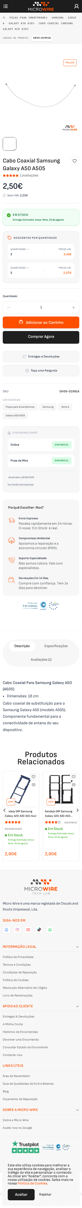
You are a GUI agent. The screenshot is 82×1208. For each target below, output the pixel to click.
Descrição (22, 646)
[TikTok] (39, 929)
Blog (6, 1091)
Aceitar (21, 1194)
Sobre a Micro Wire (15, 1120)
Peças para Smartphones (29, 17)
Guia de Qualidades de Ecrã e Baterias (28, 1084)
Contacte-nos (12, 1055)
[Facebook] (6, 929)
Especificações (56, 646)
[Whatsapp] (50, 929)
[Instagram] (17, 929)
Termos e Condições (17, 965)
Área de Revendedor (16, 1076)
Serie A (65, 407)
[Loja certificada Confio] (41, 605)
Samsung (58, 17)
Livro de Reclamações (18, 995)
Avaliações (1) (41, 660)
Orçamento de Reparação (20, 1099)
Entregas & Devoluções (18, 1016)
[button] (4, 810)
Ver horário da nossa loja (20, 484)
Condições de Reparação (20, 972)
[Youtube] (28, 929)
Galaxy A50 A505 (22, 23)
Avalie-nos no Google (17, 1128)
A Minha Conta (13, 1024)
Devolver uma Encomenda (21, 1039)
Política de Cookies (16, 980)
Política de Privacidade (18, 957)
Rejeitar (45, 1194)
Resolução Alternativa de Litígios (25, 988)
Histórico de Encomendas (20, 1032)
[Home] (5, 17)
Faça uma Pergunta (44, 370)
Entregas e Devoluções (44, 356)
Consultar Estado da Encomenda (25, 1047)
